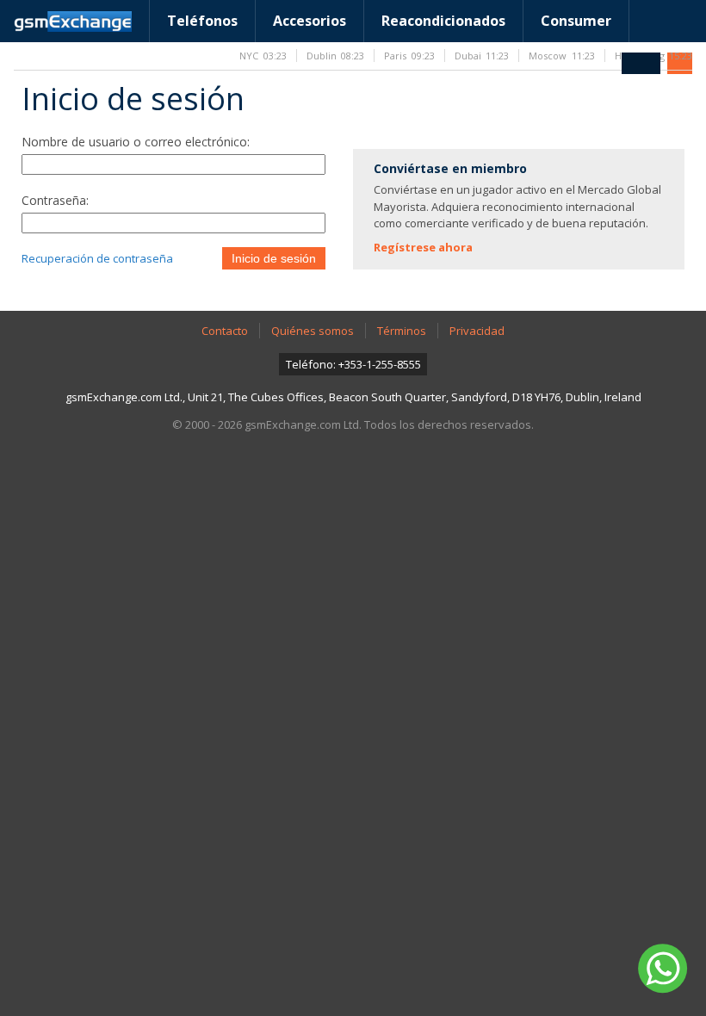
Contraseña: (55, 200)
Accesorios (309, 20)
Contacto (224, 330)
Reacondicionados (443, 20)
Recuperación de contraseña (97, 258)
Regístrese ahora (423, 247)
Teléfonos (202, 20)
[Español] (641, 63)
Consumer (576, 20)
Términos (401, 330)
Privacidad (477, 330)
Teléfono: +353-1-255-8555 (353, 364)
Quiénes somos (312, 330)
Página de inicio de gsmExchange (73, 21)
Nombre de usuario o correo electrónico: (136, 141)
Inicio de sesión (274, 258)
